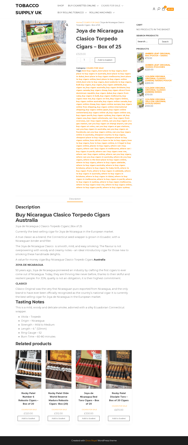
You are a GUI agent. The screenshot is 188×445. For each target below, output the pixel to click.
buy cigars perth (84, 115)
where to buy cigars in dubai (100, 176)
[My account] (154, 9)
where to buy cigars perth (89, 187)
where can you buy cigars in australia (94, 157)
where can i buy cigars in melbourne (101, 149)
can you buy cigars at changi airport (105, 124)
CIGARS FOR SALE (110, 5)
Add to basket (105, 60)
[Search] (158, 9)
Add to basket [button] (28, 418)
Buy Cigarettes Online (82, 5)
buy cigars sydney (102, 115)
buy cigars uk (118, 115)
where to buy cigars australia (90, 165)
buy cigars (97, 85)
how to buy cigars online (102, 143)
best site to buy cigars (93, 82)
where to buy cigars (86, 162)
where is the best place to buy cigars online (104, 160)
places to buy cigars (100, 146)
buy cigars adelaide (112, 85)
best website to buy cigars (118, 82)
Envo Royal (91, 440)
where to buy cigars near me (90, 185)
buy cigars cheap (99, 90)
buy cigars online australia (89, 101)
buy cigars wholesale (97, 118)
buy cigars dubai (104, 93)
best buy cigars (89, 71)
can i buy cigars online (97, 121)
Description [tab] (75, 198)
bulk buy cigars (83, 85)
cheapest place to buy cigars (90, 138)
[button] (67, 24)
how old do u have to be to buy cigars (108, 140)
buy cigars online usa (119, 113)
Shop (61, 5)
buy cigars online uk (98, 113)
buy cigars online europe (108, 104)
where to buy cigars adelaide (111, 162)
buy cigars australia (95, 87)
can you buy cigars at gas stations (112, 126)
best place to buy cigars (110, 71)
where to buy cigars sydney (116, 187)
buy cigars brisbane (116, 87)
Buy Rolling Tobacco (71, 12)
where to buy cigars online (118, 185)
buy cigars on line (100, 99)
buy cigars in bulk (90, 96)
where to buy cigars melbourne (115, 182)
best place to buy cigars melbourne (102, 76)
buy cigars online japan (97, 110)
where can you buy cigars (118, 154)
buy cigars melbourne (111, 96)
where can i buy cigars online (90, 154)
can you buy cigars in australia (91, 129)
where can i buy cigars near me (111, 151)
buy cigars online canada (115, 101)
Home (79, 22)
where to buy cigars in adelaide (108, 171)
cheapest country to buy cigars (110, 135)
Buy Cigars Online (119, 99)
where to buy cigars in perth (111, 179)
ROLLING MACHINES (100, 12)
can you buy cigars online (99, 132)
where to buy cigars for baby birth (102, 168)
